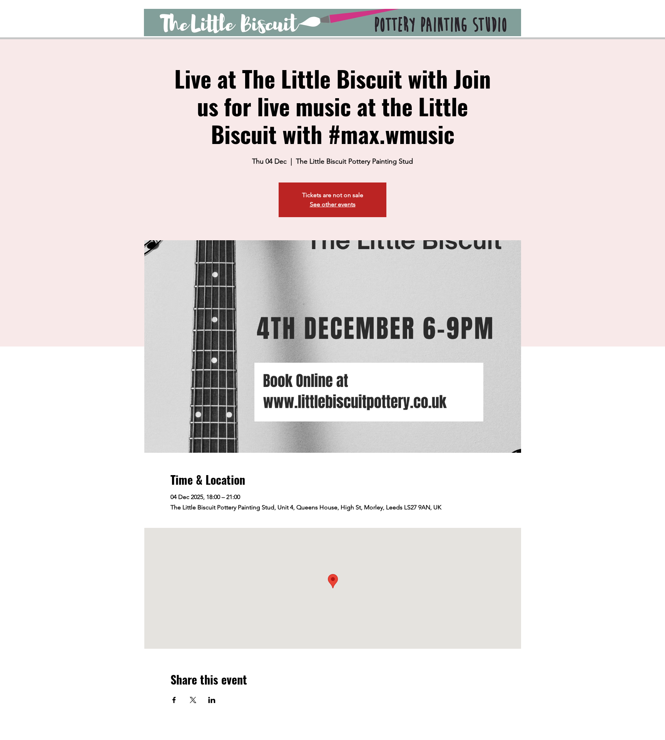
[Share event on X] (193, 700)
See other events (333, 204)
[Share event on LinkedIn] (212, 700)
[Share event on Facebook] (174, 700)
